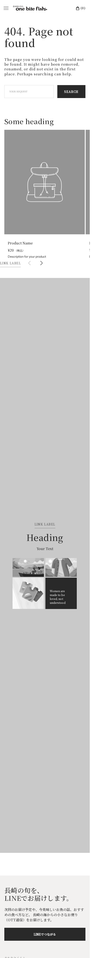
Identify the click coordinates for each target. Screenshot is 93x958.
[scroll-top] (80, 948)
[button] (41, 259)
